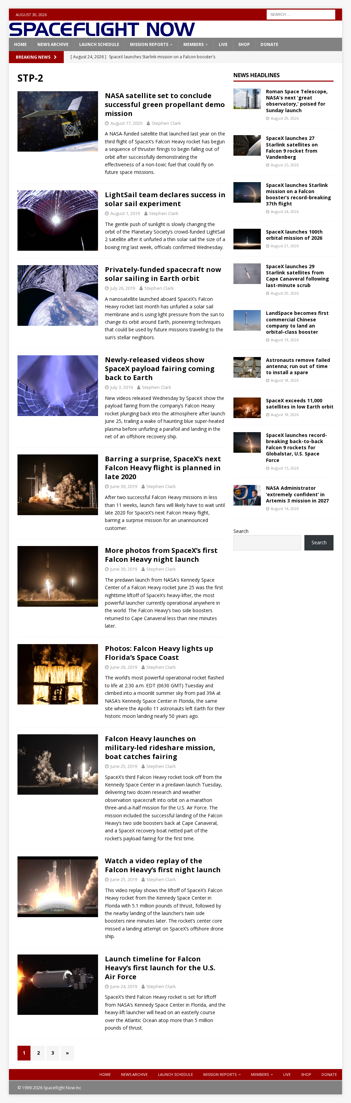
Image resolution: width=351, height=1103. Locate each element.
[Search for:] (301, 14)
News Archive (53, 44)
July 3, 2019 (121, 387)
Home (20, 44)
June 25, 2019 (123, 766)
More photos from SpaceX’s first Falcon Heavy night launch (161, 555)
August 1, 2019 (125, 213)
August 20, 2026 (285, 293)
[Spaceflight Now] (102, 34)
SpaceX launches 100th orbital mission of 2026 (294, 234)
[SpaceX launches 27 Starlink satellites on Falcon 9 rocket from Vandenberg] (247, 145)
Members (193, 44)
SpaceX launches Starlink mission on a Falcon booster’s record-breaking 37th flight (298, 194)
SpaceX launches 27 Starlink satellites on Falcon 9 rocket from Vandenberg (292, 147)
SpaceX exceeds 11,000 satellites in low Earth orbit (300, 403)
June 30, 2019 (123, 486)
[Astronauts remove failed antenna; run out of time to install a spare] (247, 367)
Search (241, 531)
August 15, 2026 (285, 468)
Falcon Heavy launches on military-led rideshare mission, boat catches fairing (160, 747)
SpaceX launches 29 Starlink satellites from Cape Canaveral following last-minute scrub (297, 275)
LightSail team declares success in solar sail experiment (165, 199)
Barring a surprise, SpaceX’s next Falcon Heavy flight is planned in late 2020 (163, 467)
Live (223, 44)
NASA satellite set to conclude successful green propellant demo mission (165, 104)
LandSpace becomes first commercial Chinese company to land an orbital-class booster (297, 322)
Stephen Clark (166, 123)
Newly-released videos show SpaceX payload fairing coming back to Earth (160, 368)
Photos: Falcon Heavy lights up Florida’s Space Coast (159, 653)
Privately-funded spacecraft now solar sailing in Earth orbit (163, 274)
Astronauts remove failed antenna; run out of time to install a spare (298, 366)
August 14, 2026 (285, 508)
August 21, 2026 (285, 245)
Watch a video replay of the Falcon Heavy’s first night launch (163, 865)
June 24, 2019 (123, 986)
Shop (244, 44)
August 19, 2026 (285, 339)
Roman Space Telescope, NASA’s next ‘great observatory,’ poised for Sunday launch (297, 101)
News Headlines (256, 75)
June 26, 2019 (123, 667)
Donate (269, 44)
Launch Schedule (99, 44)
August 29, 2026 (285, 118)
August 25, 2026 (285, 164)
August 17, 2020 (126, 123)
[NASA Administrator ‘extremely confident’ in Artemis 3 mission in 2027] (247, 495)
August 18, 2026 (285, 380)
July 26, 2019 (122, 288)
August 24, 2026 (285, 211)
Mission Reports (149, 44)
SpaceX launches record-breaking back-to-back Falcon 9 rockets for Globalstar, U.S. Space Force (296, 447)
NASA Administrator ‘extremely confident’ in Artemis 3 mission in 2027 (297, 494)
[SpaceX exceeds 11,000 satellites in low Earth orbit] (247, 408)
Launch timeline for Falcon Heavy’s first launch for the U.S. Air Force (160, 967)
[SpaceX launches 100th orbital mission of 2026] (247, 239)
